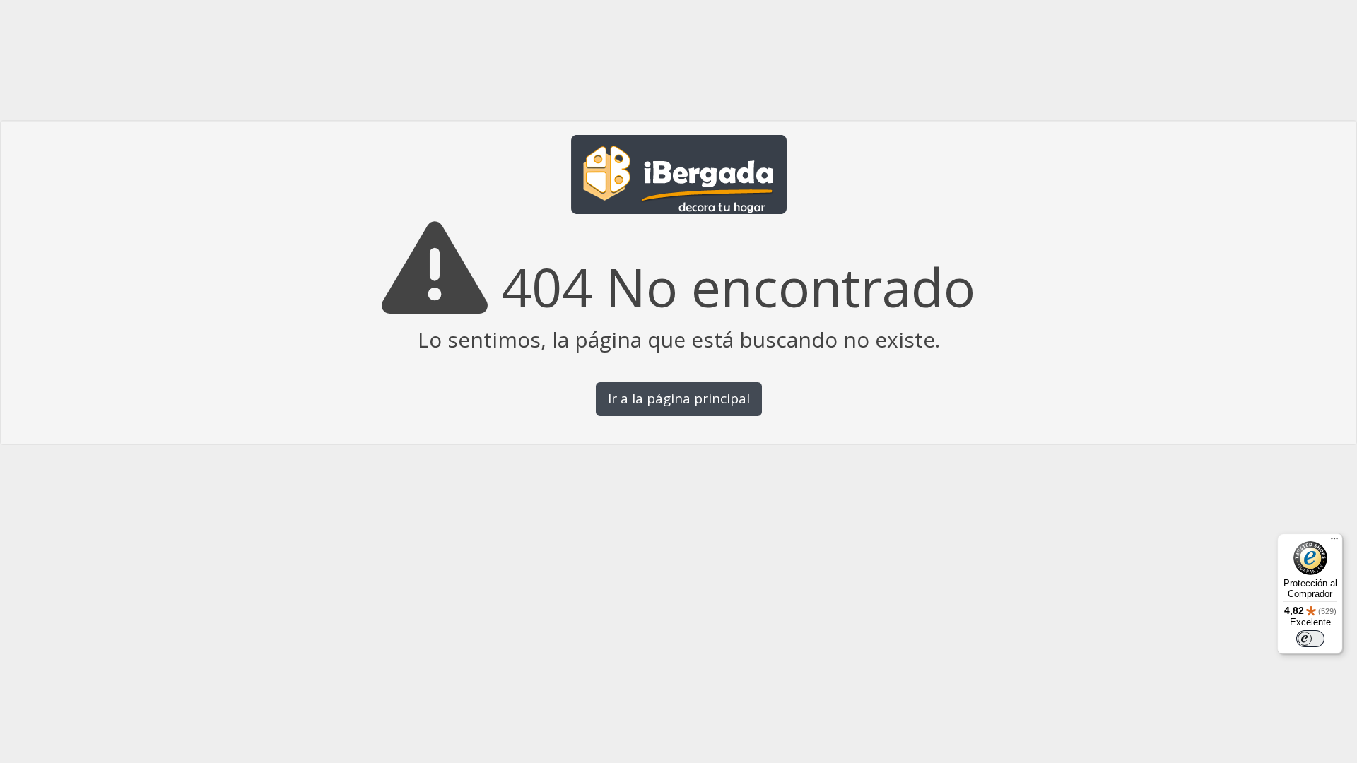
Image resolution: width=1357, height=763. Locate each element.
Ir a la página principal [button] (679, 398)
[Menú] (1334, 541)
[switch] (1310, 638)
